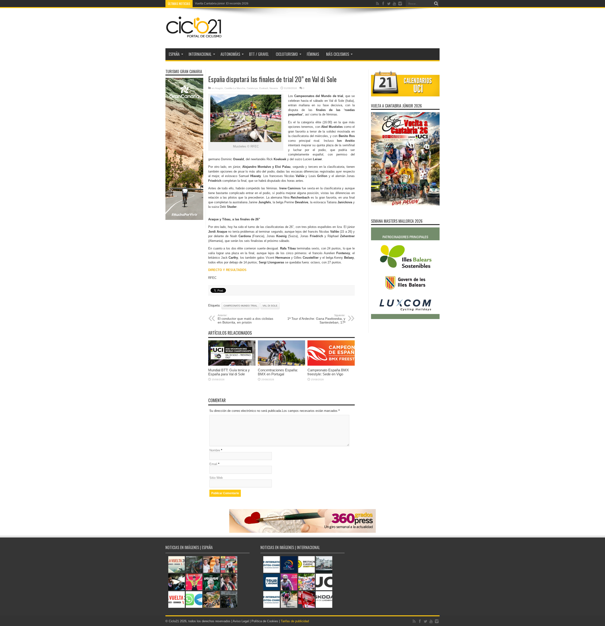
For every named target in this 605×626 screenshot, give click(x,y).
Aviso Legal (241, 621)
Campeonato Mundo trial (240, 305)
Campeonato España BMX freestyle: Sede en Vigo (328, 372)
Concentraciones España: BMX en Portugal (278, 372)
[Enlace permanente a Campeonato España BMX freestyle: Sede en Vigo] (331, 364)
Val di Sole (270, 305)
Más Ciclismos (337, 54)
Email (213, 464)
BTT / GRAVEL (259, 54)
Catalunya (252, 88)
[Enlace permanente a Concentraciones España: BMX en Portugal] (281, 364)
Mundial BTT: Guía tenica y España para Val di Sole (229, 372)
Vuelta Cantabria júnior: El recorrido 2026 (221, 3)
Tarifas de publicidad (295, 621)
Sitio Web (216, 477)
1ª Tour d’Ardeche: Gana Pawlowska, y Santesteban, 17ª (316, 319)
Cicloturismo (287, 54)
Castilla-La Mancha (235, 88)
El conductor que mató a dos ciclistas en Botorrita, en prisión (245, 319)
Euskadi (263, 88)
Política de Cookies (264, 621)
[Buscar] (436, 3)
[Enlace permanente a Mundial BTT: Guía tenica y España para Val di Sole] (231, 364)
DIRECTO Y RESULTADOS (227, 270)
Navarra (273, 88)
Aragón (219, 88)
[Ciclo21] (194, 36)
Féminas (313, 54)
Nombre (214, 450)
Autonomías (230, 54)
